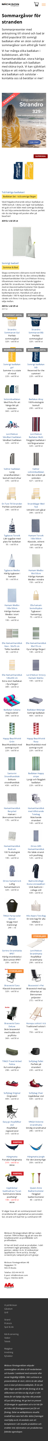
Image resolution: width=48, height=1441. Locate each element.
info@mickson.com (19, 1275)
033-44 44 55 (18, 1272)
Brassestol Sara (11, 985)
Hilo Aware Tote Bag (36, 915)
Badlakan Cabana (12, 709)
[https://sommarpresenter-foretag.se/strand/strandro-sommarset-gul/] (24, 146)
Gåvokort (8, 1308)
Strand (7, 1319)
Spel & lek (9, 1327)
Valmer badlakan (12, 469)
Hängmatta (12, 1156)
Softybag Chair (36, 1093)
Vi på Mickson (10, 1305)
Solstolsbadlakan (12, 399)
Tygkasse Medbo (12, 570)
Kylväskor (8, 1356)
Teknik (7, 1341)
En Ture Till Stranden (12, 503)
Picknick (8, 1323)
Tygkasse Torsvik (12, 535)
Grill (6, 1312)
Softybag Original (12, 1093)
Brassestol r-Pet (36, 985)
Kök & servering (11, 1334)
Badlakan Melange (36, 709)
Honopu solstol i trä (36, 1023)
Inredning (8, 1352)
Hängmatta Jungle (36, 1156)
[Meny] (43, 4)
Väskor (7, 1337)
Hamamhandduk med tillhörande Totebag (36, 811)
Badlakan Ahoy (36, 399)
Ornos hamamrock (12, 881)
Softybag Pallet (36, 1061)
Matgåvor (8, 1348)
